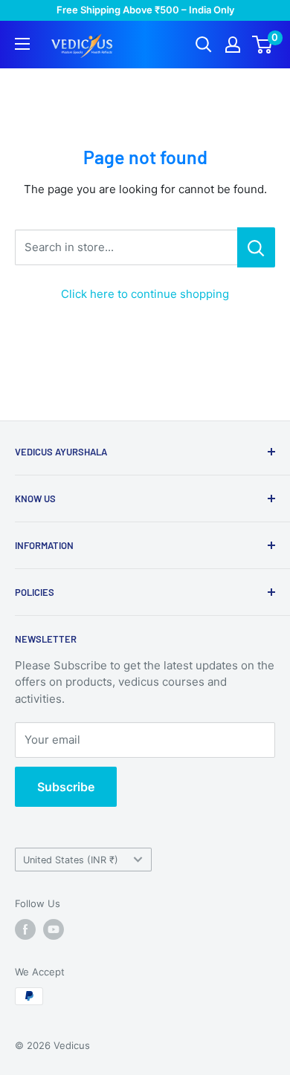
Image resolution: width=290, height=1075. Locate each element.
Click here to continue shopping (145, 294)
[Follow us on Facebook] (25, 929)
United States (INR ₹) (70, 859)
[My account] (232, 44)
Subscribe (65, 786)
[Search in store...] (256, 247)
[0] (263, 44)
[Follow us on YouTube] (53, 929)
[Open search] (204, 44)
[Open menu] (22, 44)
